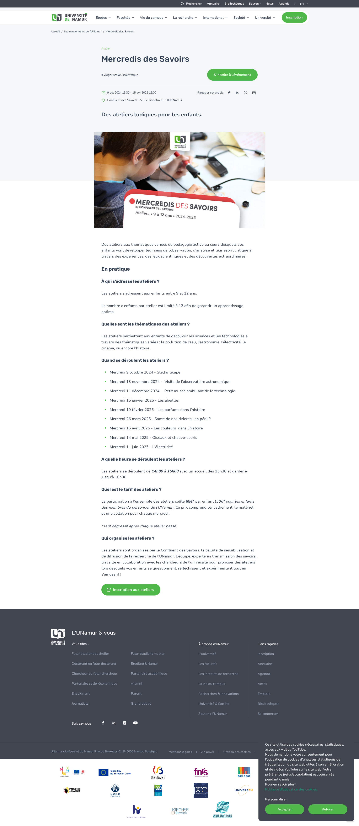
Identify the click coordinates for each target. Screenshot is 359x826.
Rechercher (194, 4)
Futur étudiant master (148, 653)
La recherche (183, 17)
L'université (207, 654)
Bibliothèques (234, 4)
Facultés (123, 17)
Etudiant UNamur (144, 663)
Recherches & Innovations (218, 694)
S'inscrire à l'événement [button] (232, 75)
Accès (262, 684)
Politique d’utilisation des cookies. (291, 789)
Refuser (328, 809)
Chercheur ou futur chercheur (94, 673)
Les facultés (207, 664)
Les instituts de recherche (218, 674)
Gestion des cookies (237, 752)
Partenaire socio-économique (94, 683)
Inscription (294, 17)
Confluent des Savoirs (180, 550)
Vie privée (208, 752)
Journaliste (80, 703)
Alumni (136, 683)
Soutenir (255, 4)
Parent (136, 693)
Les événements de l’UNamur (83, 31)
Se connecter (268, 713)
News (270, 4)
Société (239, 17)
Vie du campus (151, 17)
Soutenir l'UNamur (212, 713)
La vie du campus (211, 684)
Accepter (285, 809)
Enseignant (81, 693)
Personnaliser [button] (276, 799)
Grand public (141, 703)
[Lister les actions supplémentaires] (304, 4)
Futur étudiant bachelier (90, 653)
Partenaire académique (149, 673)
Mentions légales (180, 752)
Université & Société (214, 703)
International (213, 17)
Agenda (284, 4)
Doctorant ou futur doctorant (94, 663)
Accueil (55, 31)
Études (101, 17)
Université (263, 17)
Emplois (264, 694)
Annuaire (213, 4)
